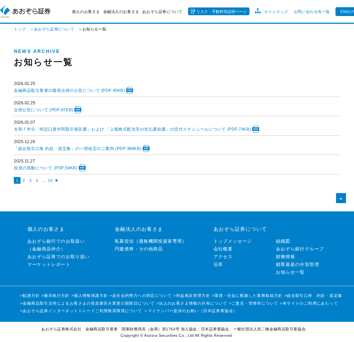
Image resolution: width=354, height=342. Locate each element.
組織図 (283, 241)
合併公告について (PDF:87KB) (44, 109)
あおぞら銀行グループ (300, 249)
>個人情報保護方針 (89, 295)
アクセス (223, 256)
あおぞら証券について (162, 11)
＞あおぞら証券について (50, 29)
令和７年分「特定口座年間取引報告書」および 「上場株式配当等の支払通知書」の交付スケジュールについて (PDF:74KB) (133, 129)
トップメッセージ (233, 241)
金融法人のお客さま (121, 11)
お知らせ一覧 (290, 272)
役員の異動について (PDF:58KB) (46, 167)
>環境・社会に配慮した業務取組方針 (247, 295)
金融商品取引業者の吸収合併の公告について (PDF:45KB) (70, 90)
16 (50, 180)
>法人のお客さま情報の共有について (192, 303)
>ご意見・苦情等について (253, 303)
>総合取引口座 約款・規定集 (313, 295)
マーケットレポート (49, 264)
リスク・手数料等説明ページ (221, 11)
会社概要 (223, 249)
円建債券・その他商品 (139, 249)
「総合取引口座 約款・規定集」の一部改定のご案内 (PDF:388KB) (78, 148)
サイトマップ (276, 12)
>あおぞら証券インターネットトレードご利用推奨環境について (81, 311)
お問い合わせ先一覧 (312, 11)
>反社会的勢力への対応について (141, 295)
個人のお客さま (86, 11)
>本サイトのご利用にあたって (309, 303)
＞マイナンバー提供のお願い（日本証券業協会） (191, 311)
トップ (20, 29)
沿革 (218, 264)
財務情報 (285, 256)
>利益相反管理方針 (191, 295)
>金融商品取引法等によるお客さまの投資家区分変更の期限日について (87, 303)
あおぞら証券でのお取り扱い (58, 256)
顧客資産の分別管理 (297, 264)
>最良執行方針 (55, 295)
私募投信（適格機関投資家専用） (151, 241)
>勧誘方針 (30, 295)
